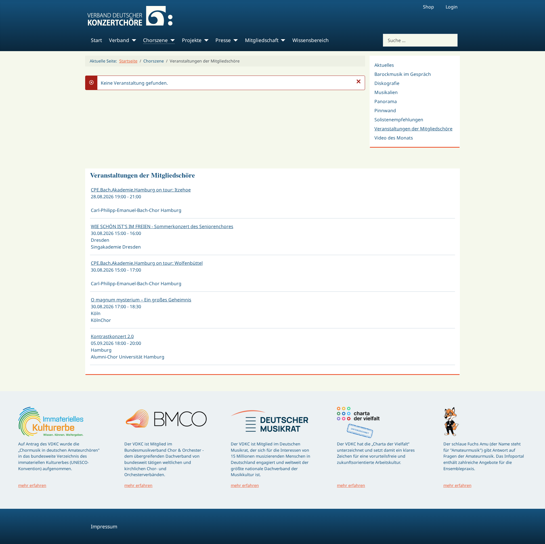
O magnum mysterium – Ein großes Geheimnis (141, 300)
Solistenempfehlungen (398, 119)
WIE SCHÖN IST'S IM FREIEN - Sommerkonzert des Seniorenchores (162, 226)
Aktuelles (384, 65)
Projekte (192, 40)
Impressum (104, 526)
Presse (223, 40)
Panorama (385, 101)
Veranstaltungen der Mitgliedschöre (413, 129)
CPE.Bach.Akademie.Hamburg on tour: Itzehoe (141, 190)
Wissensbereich (310, 40)
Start (96, 40)
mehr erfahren (32, 485)
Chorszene (155, 40)
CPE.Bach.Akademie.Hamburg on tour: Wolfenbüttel (147, 263)
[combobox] (420, 40)
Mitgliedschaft (261, 40)
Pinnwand (385, 110)
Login (452, 7)
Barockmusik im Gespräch (402, 74)
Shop (428, 7)
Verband (119, 40)
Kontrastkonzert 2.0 (112, 336)
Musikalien (386, 92)
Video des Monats (393, 138)
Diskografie (386, 83)
